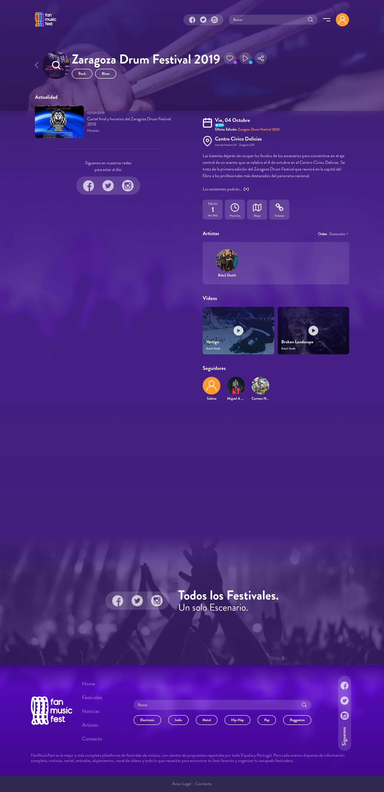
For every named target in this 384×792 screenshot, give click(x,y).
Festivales (92, 697)
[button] (230, 59)
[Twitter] (203, 19)
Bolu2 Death (227, 275)
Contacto (92, 738)
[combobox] (338, 234)
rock (82, 73)
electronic (147, 720)
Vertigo (212, 342)
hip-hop (237, 720)
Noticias (91, 711)
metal (206, 720)
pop (266, 720)
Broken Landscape (297, 342)
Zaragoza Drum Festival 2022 (259, 129)
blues (106, 73)
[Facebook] (192, 19)
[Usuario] (342, 19)
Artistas (90, 725)
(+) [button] (246, 189)
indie (178, 720)
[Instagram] (214, 19)
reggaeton (297, 720)
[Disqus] (192, 468)
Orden (322, 233)
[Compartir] (261, 59)
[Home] (45, 27)
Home (88, 683)
